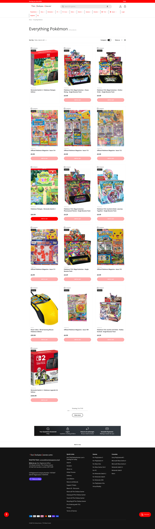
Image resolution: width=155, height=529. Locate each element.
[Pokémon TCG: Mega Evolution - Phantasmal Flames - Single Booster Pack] (77, 187)
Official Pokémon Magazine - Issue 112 (109, 150)
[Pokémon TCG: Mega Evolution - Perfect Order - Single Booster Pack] (110, 68)
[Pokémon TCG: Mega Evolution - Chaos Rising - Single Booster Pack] (77, 68)
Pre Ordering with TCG (73, 504)
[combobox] (86, 6)
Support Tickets (71, 485)
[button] (107, 6)
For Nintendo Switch (99, 477)
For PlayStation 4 (98, 461)
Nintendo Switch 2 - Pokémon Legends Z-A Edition (44, 391)
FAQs (124, 1)
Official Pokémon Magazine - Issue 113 (76, 150)
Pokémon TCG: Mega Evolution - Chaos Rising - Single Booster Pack (76, 91)
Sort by (31, 40)
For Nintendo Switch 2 (99, 473)
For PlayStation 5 (98, 457)
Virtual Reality (97, 486)
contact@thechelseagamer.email (50, 460)
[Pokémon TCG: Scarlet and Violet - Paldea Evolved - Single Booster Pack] (110, 307)
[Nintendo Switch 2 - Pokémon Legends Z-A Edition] (44, 368)
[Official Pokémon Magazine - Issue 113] (77, 128)
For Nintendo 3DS (98, 480)
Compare (103, 40)
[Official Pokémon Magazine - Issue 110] (110, 247)
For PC (95, 470)
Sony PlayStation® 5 (118, 457)
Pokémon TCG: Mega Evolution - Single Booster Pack (76, 270)
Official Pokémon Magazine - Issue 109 (76, 330)
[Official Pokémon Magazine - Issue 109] (77, 307)
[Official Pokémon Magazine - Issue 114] (44, 128)
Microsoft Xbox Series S (119, 464)
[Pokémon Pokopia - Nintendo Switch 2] (44, 187)
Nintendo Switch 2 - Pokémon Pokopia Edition (43, 91)
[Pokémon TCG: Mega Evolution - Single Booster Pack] (77, 247)
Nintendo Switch (117, 470)
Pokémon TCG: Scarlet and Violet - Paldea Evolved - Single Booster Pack (110, 331)
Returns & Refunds (72, 482)
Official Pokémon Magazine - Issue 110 (109, 269)
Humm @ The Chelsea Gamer (76, 498)
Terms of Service (72, 511)
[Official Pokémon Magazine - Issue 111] (44, 247)
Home (30, 19)
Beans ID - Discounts (73, 488)
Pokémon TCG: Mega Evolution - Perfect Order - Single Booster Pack (109, 91)
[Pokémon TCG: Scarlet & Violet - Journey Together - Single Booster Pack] (110, 187)
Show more (77, 415)
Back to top (77, 444)
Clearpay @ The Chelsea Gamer (76, 495)
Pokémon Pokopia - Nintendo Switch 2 (43, 209)
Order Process (71, 472)
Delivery (69, 475)
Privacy (69, 508)
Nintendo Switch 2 (117, 467)
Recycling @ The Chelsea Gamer (76, 501)
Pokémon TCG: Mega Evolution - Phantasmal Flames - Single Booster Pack (77, 210)
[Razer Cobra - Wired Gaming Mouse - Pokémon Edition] (44, 307)
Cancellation (70, 479)
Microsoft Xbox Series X (119, 461)
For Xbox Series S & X (99, 467)
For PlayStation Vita (99, 483)
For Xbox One (97, 464)
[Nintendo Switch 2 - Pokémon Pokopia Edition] (44, 68)
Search (69, 463)
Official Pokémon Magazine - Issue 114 (43, 150)
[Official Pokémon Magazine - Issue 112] (110, 128)
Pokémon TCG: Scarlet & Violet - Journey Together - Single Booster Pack (110, 210)
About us (69, 469)
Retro (113, 473)
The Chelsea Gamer (37, 523)
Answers (69, 466)
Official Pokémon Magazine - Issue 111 (43, 269)
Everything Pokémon (38, 19)
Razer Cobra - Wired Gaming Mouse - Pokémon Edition (42, 331)
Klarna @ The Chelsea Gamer (75, 491)
